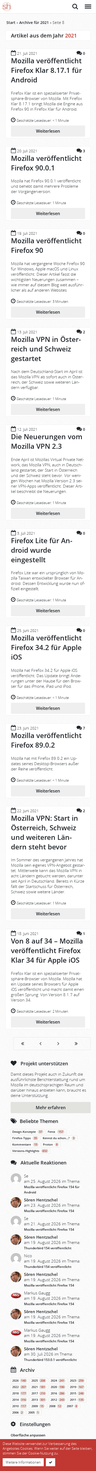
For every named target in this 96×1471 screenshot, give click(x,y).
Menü (87, 4)
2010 (19, 1406)
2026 (19, 1380)
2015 (76, 1393)
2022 (19, 1387)
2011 (76, 1400)
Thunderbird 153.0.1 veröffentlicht (50, 1359)
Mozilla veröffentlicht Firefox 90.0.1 (46, 163)
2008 (55, 1406)
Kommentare (24, 1144)
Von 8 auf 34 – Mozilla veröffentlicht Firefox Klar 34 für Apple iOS (47, 950)
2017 (38, 1393)
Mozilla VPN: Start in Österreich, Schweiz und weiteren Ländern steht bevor (44, 832)
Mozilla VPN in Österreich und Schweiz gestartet (46, 348)
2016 (57, 1393)
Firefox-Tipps (24, 1138)
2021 (38, 1387)
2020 (57, 1387)
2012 (57, 1400)
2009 (37, 1406)
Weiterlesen (48, 131)
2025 (38, 1380)
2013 (38, 1400)
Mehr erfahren (51, 1107)
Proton (50, 1144)
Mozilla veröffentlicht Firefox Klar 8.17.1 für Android (46, 70)
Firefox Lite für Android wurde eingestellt (41, 550)
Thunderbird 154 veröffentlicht (47, 1248)
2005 (33, 1412)
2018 (19, 1393)
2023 (76, 1380)
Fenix (55, 1132)
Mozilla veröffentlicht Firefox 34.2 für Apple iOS (46, 647)
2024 (57, 1380)
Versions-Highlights (29, 1151)
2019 (76, 1387)
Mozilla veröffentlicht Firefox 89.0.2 (46, 740)
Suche (75, 4)
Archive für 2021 (34, 22)
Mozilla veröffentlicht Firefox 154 (49, 1211)
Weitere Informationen (23, 1462)
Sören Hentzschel (41, 1199)
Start (10, 22)
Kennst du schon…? (58, 1138)
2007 (72, 1406)
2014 (19, 1400)
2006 (17, 1412)
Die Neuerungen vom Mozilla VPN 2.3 (46, 441)
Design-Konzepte (27, 1132)
